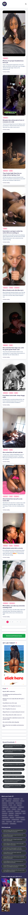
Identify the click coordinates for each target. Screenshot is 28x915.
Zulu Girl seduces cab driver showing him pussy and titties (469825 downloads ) (13, 831)
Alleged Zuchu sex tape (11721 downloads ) (13, 769)
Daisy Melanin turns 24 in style (10, 703)
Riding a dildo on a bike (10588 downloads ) (13, 776)
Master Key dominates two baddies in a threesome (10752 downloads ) (12, 781)
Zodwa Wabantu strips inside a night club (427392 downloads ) (12, 853)
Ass (21, 798)
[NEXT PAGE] (20, 622)
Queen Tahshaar (5, 817)
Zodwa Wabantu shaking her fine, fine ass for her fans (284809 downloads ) (13, 870)
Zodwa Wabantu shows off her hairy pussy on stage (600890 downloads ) (13, 862)
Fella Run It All (21, 807)
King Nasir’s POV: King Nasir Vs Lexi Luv (12, 706)
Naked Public (11, 813)
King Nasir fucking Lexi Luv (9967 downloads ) (13, 765)
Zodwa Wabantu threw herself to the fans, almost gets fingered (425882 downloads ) (12, 848)
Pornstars (12, 603)
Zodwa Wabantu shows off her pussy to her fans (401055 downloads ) (13, 857)
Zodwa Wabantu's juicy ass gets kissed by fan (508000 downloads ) (13, 835)
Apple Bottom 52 (16, 798)
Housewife (14, 809)
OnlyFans (17, 287)
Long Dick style (10, 811)
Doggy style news (5, 807)
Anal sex (10, 798)
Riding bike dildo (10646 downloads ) (12, 773)
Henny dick (8, 809)
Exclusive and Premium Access (14, 636)
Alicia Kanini (4, 798)
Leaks (11, 170)
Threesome (23, 819)
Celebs (5, 228)
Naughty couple (18, 813)
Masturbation (17, 811)
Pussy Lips (16, 815)
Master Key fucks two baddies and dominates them (13, 726)
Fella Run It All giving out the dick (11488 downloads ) (12, 786)
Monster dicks (4, 813)
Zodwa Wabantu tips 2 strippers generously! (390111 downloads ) (12, 840)
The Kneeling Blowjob (6, 819)
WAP (14, 821)
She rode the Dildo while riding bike (11, 722)
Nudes (24, 813)
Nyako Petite (4, 815)
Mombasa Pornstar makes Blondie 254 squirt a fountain (13, 699)
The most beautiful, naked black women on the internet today (13, 718)
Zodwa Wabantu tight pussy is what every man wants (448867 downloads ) (13, 844)
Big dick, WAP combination (9, 691)
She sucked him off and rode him (13, 452)
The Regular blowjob (15, 819)
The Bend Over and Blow (20, 817)
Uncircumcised (9, 821)
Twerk (3, 821)
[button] (20, 622)
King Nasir (4, 811)
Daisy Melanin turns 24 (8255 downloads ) (13, 760)
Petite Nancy (11, 815)
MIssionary (23, 811)
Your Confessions (5, 823)
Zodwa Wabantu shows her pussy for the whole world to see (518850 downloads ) (13, 866)
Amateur (5, 58)
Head (3, 809)
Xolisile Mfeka (19, 821)
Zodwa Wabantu (13, 823)
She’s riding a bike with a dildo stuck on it (12, 714)
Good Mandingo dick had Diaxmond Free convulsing (12, 695)
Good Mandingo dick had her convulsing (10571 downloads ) (13, 751)
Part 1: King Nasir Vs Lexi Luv (9, 708)
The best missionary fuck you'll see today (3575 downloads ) (13, 746)
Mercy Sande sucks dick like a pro (13, 290)
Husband (19, 809)
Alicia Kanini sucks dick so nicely (13, 548)
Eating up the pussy (13, 807)
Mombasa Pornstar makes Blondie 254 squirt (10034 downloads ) (14, 756)
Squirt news (12, 817)
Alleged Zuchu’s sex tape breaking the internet (13, 712)
